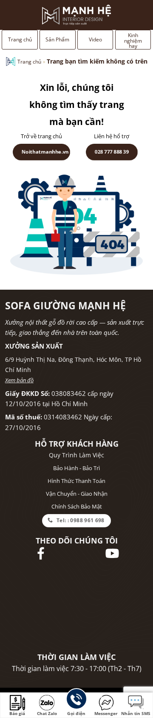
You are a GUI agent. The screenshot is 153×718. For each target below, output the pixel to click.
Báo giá (17, 713)
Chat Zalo (47, 713)
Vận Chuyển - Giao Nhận (77, 493)
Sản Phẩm (57, 39)
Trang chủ (20, 39)
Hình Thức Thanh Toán (76, 481)
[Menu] (14, 15)
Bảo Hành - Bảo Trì (76, 468)
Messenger (106, 713)
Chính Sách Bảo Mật (76, 506)
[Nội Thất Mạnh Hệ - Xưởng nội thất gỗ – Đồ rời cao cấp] (76, 15)
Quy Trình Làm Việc (76, 455)
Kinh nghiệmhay (133, 40)
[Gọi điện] (76, 700)
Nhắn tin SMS (135, 713)
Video (95, 39)
